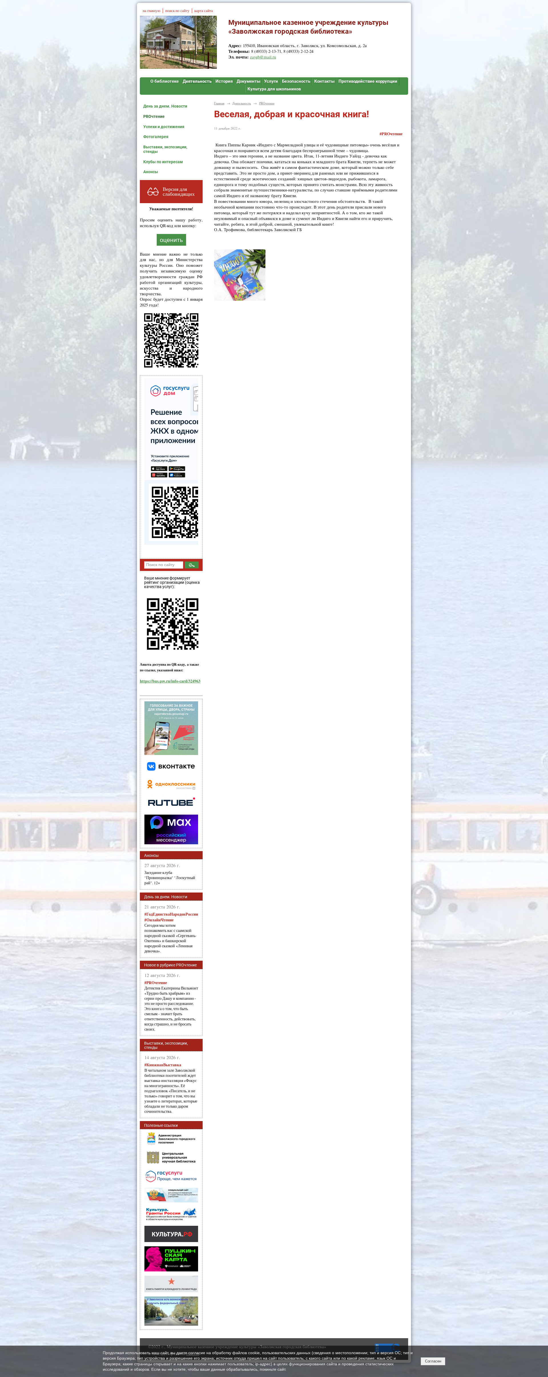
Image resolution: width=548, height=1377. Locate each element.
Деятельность (197, 81)
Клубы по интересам (163, 161)
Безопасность (296, 81)
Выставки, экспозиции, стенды (165, 149)
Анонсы (150, 171)
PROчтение (154, 116)
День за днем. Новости (165, 106)
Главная (219, 103)
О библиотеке (164, 81)
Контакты (324, 81)
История (224, 81)
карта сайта (203, 10)
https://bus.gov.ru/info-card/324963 (170, 681)
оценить (171, 240)
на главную (151, 10)
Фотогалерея (155, 136)
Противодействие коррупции (368, 81)
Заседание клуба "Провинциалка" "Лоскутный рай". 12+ (169, 877)
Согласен (433, 1361)
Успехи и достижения (163, 126)
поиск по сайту (177, 10)
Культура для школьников (274, 89)
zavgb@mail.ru (263, 57)
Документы (248, 81)
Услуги (271, 81)
